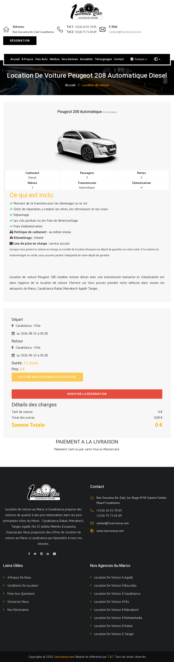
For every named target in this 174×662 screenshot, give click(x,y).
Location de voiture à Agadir (113, 577)
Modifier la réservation (87, 394)
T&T (111, 657)
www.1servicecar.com (110, 531)
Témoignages (103, 59)
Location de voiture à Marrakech (116, 610)
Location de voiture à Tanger (114, 634)
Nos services (70, 59)
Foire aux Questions (21, 594)
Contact (119, 59)
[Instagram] (41, 553)
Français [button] (140, 59)
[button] (157, 59)
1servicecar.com (64, 657)
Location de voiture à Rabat (113, 626)
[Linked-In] (48, 553)
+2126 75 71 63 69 (109, 515)
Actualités (86, 59)
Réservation (20, 40)
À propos (27, 59)
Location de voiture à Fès (111, 602)
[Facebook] (29, 553)
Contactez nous (18, 602)
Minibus (55, 59)
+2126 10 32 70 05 (109, 510)
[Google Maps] (54, 553)
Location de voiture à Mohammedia (118, 618)
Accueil (15, 59)
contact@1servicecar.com (125, 32)
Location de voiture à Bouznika (115, 585)
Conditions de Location (22, 585)
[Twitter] (35, 553)
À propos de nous (19, 577)
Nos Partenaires (18, 610)
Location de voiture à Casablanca (117, 594)
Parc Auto (41, 59)
